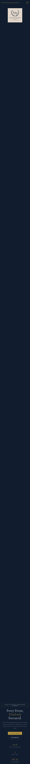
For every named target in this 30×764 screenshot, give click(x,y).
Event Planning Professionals (10, 2)
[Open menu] (27, 2)
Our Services (15, 737)
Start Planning (15, 733)
